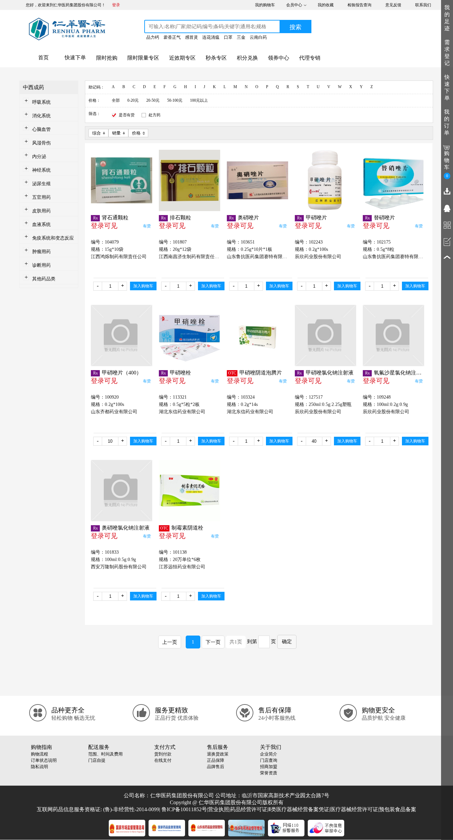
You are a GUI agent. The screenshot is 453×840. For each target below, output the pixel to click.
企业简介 (268, 754)
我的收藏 (326, 5)
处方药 (155, 115)
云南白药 (258, 37)
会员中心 (294, 5)
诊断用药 (41, 265)
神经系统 (41, 170)
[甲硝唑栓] (189, 335)
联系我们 (423, 5)
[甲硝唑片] (325, 180)
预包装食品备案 (397, 809)
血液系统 (41, 224)
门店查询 (268, 760)
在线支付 (162, 760)
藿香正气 (172, 37)
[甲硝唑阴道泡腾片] (257, 335)
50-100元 (174, 100)
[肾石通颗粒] (121, 180)
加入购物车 (143, 286)
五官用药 (41, 197)
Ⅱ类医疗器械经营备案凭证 (298, 809)
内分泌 (39, 156)
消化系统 (41, 115)
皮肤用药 (41, 210)
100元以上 (199, 100)
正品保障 (215, 760)
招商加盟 (268, 766)
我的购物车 (265, 5)
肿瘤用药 (41, 251)
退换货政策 (217, 754)
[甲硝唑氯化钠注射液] (325, 335)
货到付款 (162, 754)
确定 (287, 641)
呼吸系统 (41, 102)
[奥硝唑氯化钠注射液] (121, 490)
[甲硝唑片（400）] (121, 335)
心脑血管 (41, 129)
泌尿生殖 (41, 183)
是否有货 (127, 115)
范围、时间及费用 (105, 754)
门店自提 (96, 760)
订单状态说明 (44, 760)
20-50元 (153, 100)
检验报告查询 (359, 5)
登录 (116, 5)
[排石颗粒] (189, 180)
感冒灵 (191, 37)
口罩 (228, 37)
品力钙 (152, 37)
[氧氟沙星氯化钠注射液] (393, 335)
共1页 (235, 641)
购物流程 (39, 754)
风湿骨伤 (41, 142)
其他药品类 (43, 278)
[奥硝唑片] (257, 180)
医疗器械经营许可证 (354, 809)
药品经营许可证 (248, 809)
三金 (241, 37)
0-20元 (133, 100)
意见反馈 (393, 5)
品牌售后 (215, 766)
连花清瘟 (211, 37)
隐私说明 (39, 766)
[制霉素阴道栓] (189, 490)
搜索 (295, 27)
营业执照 (218, 809)
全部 (116, 100)
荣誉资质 (268, 772)
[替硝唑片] (393, 180)
